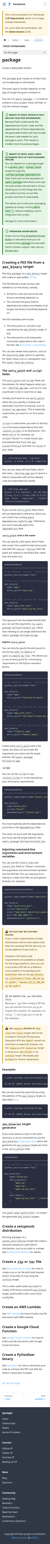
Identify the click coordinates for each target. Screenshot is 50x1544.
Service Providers (11, 1432)
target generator (27, 1141)
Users (5, 1418)
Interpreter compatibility (33, 344)
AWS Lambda (13, 1313)
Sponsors (7, 1482)
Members (7, 1503)
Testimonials (8, 1423)
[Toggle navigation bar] (4, 4)
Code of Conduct (11, 1507)
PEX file (32, 277)
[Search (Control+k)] (45, 4)
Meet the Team (10, 1512)
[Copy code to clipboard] (44, 458)
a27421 (34, 1537)
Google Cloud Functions (19, 1337)
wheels (40, 959)
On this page (11, 52)
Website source (19, 1537)
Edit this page (13, 1383)
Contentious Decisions (14, 1521)
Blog (4, 1478)
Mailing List (8, 1461)
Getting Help (9, 1498)
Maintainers (8, 1516)
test (11, 221)
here (15, 1099)
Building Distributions (18, 1252)
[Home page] (5, 40)
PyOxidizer (12, 1365)
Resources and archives (19, 1268)
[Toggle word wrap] (39, 458)
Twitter (6, 1452)
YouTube (6, 1457)
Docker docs (11, 250)
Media (5, 1427)
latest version (16, 31)
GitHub (6, 1448)
